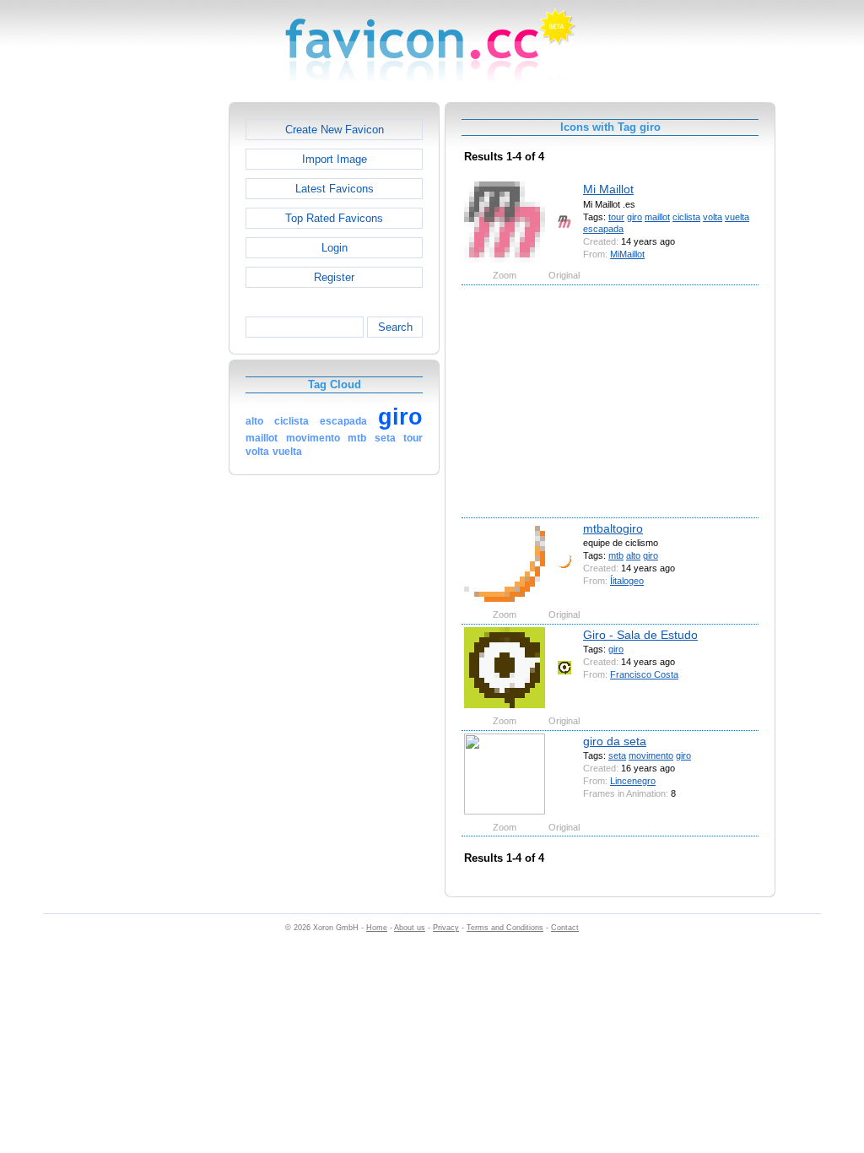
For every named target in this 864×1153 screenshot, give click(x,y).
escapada (603, 229)
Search (395, 327)
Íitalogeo (627, 581)
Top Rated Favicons (334, 218)
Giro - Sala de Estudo (640, 634)
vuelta (737, 217)
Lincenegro (633, 781)
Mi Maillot (608, 189)
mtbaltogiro (613, 528)
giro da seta (614, 741)
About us (409, 927)
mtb (616, 555)
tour (616, 217)
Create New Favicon (334, 129)
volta (712, 217)
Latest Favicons (334, 188)
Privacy (446, 927)
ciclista (686, 217)
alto (633, 555)
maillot (657, 217)
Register (334, 277)
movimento (651, 755)
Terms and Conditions (505, 927)
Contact (565, 927)
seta (617, 755)
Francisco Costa (644, 674)
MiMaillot (627, 254)
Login (334, 247)
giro (634, 217)
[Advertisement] (156, 355)
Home (376, 927)
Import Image (334, 159)
